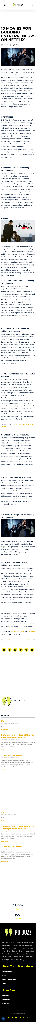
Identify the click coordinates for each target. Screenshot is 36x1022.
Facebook (31, 632)
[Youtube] (16, 1017)
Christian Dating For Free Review (11, 755)
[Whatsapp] (27, 1017)
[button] (4, 4)
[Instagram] (20, 1017)
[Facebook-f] (12, 1017)
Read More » (4, 729)
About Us (5, 995)
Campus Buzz (7, 971)
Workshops (6, 999)
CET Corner (6, 984)
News (4, 975)
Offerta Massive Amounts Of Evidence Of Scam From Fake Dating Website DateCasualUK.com (17, 736)
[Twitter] (8, 1017)
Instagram (20, 632)
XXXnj (2, 721)
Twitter (13, 632)
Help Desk (6, 1003)
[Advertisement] (18, 18)
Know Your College (9, 980)
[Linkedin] (23, 1017)
